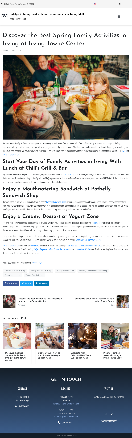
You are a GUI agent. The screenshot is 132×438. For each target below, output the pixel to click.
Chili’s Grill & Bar (69, 174)
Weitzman (34, 245)
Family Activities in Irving (41, 270)
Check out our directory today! (88, 239)
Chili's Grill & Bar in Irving (15, 270)
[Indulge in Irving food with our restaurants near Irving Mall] (4, 16)
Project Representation (43, 249)
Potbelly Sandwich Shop (56, 201)
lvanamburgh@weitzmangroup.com (66, 403)
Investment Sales (84, 249)
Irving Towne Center (11, 154)
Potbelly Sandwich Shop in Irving (93, 270)
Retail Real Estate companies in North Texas (83, 245)
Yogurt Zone (97, 222)
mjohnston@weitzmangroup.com (66, 416)
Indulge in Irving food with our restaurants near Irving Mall (47, 14)
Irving (124, 150)
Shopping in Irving (12, 275)
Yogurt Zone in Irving (34, 275)
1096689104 (37, 262)
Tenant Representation (63, 249)
